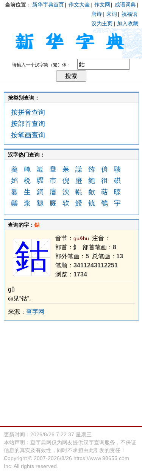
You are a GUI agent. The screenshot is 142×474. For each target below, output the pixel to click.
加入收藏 (127, 23)
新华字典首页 (48, 5)
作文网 (102, 5)
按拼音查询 (28, 112)
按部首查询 (28, 123)
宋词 (111, 14)
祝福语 (129, 14)
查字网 (35, 311)
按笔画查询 (28, 135)
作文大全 (79, 5)
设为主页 (101, 23)
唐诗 (96, 14)
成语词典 (125, 5)
